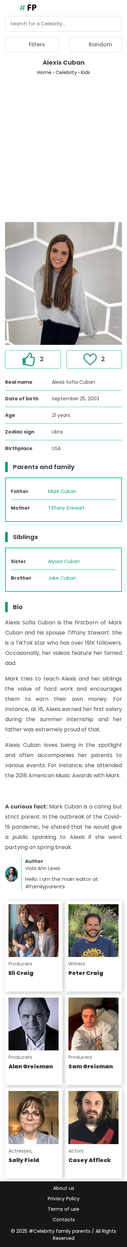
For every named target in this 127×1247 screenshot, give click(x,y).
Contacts (63, 1219)
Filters (36, 44)
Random (99, 44)
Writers (76, 963)
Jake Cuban (62, 578)
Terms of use (63, 1209)
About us (63, 1188)
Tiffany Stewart (66, 508)
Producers (20, 963)
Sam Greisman (90, 1066)
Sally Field (23, 1160)
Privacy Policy (64, 1198)
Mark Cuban (62, 491)
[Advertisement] (63, 148)
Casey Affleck (89, 1160)
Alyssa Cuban (64, 561)
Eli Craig (21, 973)
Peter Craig (85, 973)
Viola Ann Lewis (42, 868)
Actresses (19, 1151)
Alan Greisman (30, 1066)
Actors (76, 1151)
